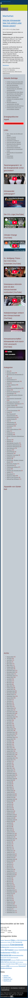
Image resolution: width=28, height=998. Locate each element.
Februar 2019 (10, 811)
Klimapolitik (15, 957)
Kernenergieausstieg (17, 955)
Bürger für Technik (11, 137)
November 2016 (11, 855)
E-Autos (9, 942)
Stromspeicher (10, 465)
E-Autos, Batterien (11, 384)
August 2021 (10, 759)
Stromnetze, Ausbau (12, 463)
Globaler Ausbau (11, 419)
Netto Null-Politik (11, 962)
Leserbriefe (10, 434)
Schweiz (13, 964)
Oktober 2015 (10, 876)
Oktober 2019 (10, 797)
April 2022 (9, 746)
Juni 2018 (9, 825)
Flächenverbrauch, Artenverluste (15, 407)
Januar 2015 (10, 888)
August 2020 (10, 780)
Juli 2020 (9, 782)
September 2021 (11, 758)
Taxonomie (3, 966)
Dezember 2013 (11, 905)
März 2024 (9, 706)
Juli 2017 (9, 842)
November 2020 (11, 775)
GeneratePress (5, 989)
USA (7, 966)
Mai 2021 (9, 765)
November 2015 (11, 874)
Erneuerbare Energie (14, 947)
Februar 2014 (10, 902)
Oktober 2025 (10, 674)
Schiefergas (3, 963)
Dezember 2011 (11, 910)
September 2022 (11, 737)
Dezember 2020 (11, 773)
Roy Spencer (20, 962)
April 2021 (9, 766)
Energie (9, 390)
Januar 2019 (10, 813)
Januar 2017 (10, 852)
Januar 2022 (10, 751)
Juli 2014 (9, 895)
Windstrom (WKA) (11, 475)
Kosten (18, 960)
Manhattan (12, 70)
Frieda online (10, 157)
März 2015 (9, 885)
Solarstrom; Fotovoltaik (12, 455)
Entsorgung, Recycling (12, 402)
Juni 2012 (9, 909)
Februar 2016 (10, 869)
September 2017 (11, 838)
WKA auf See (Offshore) (13, 479)
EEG (8, 386)
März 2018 (9, 830)
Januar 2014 (10, 904)
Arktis (8, 371)
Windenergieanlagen (6, 968)
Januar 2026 (10, 668)
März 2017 (9, 849)
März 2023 (9, 727)
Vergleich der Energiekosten (14, 470)
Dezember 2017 (11, 833)
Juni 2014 (9, 897)
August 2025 (10, 677)
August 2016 (10, 861)
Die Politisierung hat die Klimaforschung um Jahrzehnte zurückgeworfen (14, 88)
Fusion (8, 412)
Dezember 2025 (11, 670)
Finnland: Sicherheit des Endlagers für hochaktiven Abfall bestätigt (15, 99)
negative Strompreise (23, 960)
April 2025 (9, 684)
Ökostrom (9, 450)
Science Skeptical (11, 139)
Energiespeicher (5, 945)
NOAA (16, 962)
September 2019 (11, 799)
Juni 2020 (9, 783)
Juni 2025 (9, 680)
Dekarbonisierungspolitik (13, 381)
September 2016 (11, 859)
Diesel (8, 383)
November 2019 (11, 795)
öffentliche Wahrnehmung (13, 445)
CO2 (16, 940)
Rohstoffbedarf (11, 451)
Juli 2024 (9, 699)
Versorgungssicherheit (14, 966)
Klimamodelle (3, 957)
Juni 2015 (9, 879)
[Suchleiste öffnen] (3, 6)
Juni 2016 (9, 864)
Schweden (8, 964)
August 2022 (10, 739)
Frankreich (16, 950)
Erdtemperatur (5, 947)
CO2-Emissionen (22, 940)
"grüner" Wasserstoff (5, 940)
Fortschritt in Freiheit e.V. (13, 140)
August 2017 (10, 840)
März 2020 (9, 789)
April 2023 (9, 725)
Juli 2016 (9, 862)
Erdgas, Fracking (11, 405)
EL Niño (13, 942)
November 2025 (11, 672)
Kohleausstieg (13, 960)
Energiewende (16, 944)
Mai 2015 (9, 881)
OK (11, 996)
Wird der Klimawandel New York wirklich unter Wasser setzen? (12, 23)
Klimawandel (6, 960)
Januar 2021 (10, 771)
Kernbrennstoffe (11, 424)
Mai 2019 (9, 806)
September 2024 (11, 696)
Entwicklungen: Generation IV (14, 403)
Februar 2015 (10, 886)
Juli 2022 (9, 741)
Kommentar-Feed (7, 979)
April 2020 (9, 787)
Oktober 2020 (10, 777)
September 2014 (11, 891)
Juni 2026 (9, 660)
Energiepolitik (18, 942)
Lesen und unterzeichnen (12, 123)
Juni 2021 (9, 763)
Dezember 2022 (11, 732)
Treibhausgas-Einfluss (12, 467)
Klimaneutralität (10, 957)
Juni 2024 (9, 701)
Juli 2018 (9, 823)
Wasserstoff (22, 966)
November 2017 (11, 835)
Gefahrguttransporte (12, 417)
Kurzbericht (9, 433)
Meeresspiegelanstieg (8, 71)
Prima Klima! (10, 156)
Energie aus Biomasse (12, 391)
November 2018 (11, 816)
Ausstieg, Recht (11, 372)
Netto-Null (4, 962)
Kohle (8, 431)
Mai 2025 (9, 682)
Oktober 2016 (10, 857)
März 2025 (9, 686)
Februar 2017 (10, 850)
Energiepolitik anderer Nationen (14, 395)
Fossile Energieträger (12, 410)
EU (6, 950)
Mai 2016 (9, 866)
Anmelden (5, 975)
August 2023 (10, 718)
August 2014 (10, 893)
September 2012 (11, 907)
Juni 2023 (9, 722)
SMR (16, 964)
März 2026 (9, 665)
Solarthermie (10, 457)
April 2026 (9, 663)
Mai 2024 (9, 703)
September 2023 (11, 717)
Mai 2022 (9, 744)
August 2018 (10, 821)
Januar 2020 (10, 792)
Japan (17, 952)
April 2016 (9, 867)
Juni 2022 (9, 742)
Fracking (10, 950)
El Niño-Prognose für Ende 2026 (15, 82)
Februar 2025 (10, 687)
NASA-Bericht (18, 71)
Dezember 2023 (11, 711)
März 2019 (9, 809)
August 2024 (10, 698)
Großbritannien (5, 952)
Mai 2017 (9, 845)
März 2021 (9, 768)
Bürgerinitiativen (11, 379)
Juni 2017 (9, 843)
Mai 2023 (9, 723)
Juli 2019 (9, 802)
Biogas (8, 378)
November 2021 (11, 754)
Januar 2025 (10, 689)
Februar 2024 (10, 708)
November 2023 (11, 713)
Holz (8, 421)
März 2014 (9, 900)
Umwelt (9, 469)
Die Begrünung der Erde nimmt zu (15, 106)
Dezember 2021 (11, 753)
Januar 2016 (10, 871)
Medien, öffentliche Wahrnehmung (15, 436)
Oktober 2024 (10, 694)
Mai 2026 (9, 662)
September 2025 (11, 675)
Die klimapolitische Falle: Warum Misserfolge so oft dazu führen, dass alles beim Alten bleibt (15, 93)
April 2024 (9, 705)
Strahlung (9, 458)
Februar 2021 (10, 770)
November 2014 (11, 890)
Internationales (10, 422)
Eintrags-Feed (7, 977)
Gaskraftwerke (23, 950)
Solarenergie (10, 453)
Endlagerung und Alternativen (14, 388)
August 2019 (10, 801)
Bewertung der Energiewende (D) (15, 374)
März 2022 (9, 747)
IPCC (14, 952)
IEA (11, 952)
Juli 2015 (9, 878)
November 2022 (11, 734)
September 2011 (11, 912)
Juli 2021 (9, 761)
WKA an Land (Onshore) (13, 477)
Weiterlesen (6, 65)
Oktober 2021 (10, 756)
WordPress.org (7, 980)
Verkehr (9, 472)
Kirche (8, 427)
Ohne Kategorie (11, 448)
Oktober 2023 (10, 715)
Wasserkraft (10, 474)
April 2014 (9, 898)
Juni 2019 (9, 804)
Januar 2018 (10, 831)
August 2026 (10, 656)
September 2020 (11, 778)
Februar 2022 (10, 749)
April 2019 (9, 807)
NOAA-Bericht (6, 73)
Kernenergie (10, 426)
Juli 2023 (9, 720)
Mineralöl (9, 441)
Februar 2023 (10, 729)
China (13, 940)
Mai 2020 (9, 785)
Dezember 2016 (11, 854)
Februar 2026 (10, 667)
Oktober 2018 (10, 818)
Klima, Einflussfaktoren (14, 68)
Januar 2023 (10, 730)
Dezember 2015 (11, 873)
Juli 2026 (9, 658)
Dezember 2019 (11, 794)
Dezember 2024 (11, 691)
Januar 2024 (10, 710)
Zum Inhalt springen (5, 1)
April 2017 (9, 847)
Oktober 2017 (10, 837)
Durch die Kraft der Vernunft (14, 142)
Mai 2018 (9, 826)
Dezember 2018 (11, 814)
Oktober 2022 (10, 735)
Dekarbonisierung (4, 942)
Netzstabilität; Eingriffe (12, 443)
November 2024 (11, 692)
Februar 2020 (10, 790)
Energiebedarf (10, 393)
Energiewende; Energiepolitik (14, 398)
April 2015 (9, 883)
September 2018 (11, 819)
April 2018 (9, 828)
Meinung (9, 439)
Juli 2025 (9, 679)
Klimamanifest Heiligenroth (13, 147)
